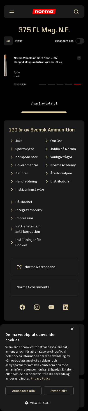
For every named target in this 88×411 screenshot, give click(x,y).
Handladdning (26, 181)
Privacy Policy (41, 378)
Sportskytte (24, 149)
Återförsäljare (61, 173)
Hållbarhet (23, 202)
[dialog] (39, 367)
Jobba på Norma (63, 149)
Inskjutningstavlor (29, 189)
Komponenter (26, 157)
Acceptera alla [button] (23, 391)
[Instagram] (36, 307)
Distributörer (60, 181)
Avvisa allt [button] (59, 391)
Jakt (18, 140)
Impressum (24, 218)
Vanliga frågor (61, 157)
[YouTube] (51, 307)
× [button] (72, 329)
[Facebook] (22, 307)
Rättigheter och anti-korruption (27, 229)
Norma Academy (63, 165)
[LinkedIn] (65, 307)
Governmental (26, 165)
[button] (39, 403)
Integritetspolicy (28, 210)
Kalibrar (21, 173)
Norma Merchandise (40, 266)
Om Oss (56, 140)
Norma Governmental (33, 287)
